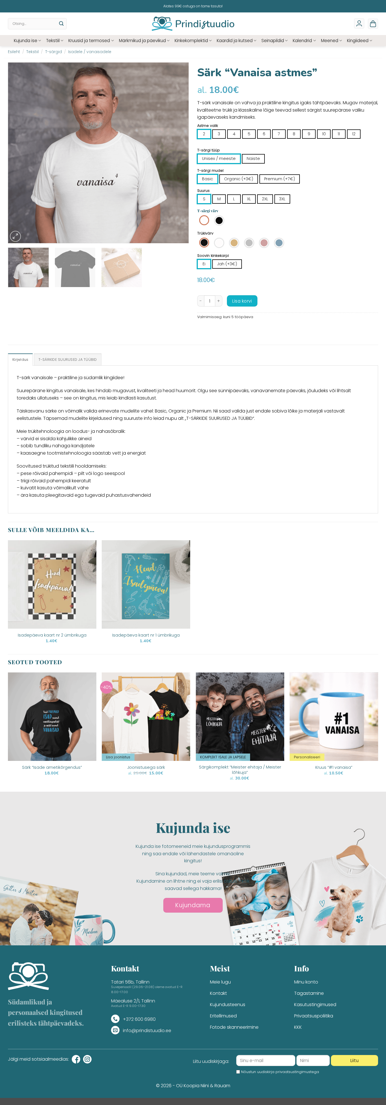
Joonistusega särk (146, 767)
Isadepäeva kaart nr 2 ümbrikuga (52, 635)
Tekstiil (53, 41)
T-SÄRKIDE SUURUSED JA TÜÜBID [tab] (67, 359)
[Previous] (19, 153)
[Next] (178, 153)
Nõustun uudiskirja (280, 1071)
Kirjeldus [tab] (20, 359)
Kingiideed (357, 41)
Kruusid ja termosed (89, 41)
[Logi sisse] (359, 23)
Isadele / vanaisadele (89, 52)
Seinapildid (272, 41)
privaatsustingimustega (297, 1071)
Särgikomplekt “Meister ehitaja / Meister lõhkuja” (240, 770)
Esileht (14, 52)
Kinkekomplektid (191, 41)
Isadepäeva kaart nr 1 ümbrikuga (146, 635)
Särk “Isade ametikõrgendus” (52, 767)
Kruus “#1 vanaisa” (333, 767)
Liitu (354, 1060)
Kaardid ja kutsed (235, 41)
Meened (329, 41)
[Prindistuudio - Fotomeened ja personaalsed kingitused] (193, 24)
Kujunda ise (25, 41)
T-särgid (53, 52)
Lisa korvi (242, 301)
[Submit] (61, 24)
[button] (373, 24)
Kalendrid (302, 41)
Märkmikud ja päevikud (142, 41)
